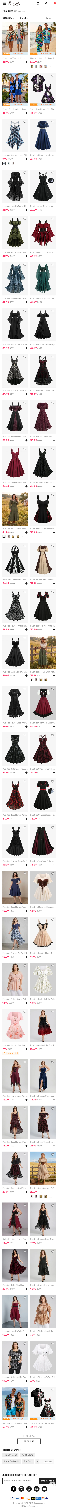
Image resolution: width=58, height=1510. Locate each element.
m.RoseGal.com (16, 3)
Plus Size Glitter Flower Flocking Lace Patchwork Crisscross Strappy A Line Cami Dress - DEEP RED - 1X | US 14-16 (43, 769)
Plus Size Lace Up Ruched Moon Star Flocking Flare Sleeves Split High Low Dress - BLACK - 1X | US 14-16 (15, 206)
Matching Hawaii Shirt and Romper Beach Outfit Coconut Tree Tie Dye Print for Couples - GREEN (43, 58)
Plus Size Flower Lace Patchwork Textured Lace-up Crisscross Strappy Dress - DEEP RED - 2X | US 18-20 (15, 1096)
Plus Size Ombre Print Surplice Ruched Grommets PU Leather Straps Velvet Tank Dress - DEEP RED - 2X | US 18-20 (43, 1045)
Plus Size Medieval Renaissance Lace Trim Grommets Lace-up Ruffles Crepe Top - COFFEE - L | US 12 (43, 907)
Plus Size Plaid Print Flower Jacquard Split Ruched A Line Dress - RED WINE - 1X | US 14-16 (43, 437)
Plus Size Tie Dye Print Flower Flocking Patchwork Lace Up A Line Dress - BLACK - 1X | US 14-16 (43, 483)
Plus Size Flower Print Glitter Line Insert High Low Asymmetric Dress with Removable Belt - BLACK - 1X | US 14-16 (15, 390)
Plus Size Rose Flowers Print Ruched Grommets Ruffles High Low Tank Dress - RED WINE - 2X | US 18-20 (15, 1142)
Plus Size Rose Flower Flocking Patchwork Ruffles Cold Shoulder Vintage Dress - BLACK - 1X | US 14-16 (15, 437)
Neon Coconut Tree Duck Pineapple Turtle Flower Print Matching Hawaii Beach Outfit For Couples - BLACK (15, 1423)
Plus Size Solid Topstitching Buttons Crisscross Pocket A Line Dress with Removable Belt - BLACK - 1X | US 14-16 (43, 206)
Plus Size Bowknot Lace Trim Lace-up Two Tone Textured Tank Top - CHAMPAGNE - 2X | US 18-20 (43, 953)
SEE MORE (29, 1441)
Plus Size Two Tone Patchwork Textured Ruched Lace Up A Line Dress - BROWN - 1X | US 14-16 (43, 580)
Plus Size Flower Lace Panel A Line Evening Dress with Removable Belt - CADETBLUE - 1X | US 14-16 (43, 155)
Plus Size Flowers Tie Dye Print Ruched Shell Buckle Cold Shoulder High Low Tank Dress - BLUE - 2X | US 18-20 (15, 953)
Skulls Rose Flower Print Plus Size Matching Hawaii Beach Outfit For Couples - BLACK (43, 109)
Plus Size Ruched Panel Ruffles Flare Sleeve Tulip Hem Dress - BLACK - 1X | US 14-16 (15, 344)
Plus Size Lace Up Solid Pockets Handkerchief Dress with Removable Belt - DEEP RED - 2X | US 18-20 (15, 1331)
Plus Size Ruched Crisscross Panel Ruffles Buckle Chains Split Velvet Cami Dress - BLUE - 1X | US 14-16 (43, 1096)
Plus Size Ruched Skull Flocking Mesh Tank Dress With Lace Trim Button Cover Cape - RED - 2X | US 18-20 (15, 1188)
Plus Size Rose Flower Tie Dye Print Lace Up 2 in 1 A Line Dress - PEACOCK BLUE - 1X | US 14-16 (15, 298)
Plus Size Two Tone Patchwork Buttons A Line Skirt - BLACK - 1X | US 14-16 (43, 861)
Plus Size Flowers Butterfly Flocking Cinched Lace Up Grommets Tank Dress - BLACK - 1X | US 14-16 (15, 861)
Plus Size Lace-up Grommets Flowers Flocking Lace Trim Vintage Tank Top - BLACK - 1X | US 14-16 (43, 529)
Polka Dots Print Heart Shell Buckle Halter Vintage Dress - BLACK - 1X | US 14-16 (15, 580)
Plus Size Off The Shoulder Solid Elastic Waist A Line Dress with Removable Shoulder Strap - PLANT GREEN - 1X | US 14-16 (15, 529)
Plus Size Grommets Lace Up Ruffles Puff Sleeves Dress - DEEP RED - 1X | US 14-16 (43, 723)
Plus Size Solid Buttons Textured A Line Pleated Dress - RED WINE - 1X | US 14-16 (15, 483)
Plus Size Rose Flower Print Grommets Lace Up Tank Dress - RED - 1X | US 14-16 (15, 815)
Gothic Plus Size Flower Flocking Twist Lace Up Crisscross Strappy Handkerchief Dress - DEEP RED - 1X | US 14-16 (15, 1239)
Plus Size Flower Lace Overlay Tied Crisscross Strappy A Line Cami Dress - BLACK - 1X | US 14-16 (43, 390)
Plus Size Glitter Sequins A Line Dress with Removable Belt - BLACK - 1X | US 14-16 (15, 769)
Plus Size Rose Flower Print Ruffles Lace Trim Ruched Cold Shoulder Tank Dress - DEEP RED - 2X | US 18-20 (43, 1142)
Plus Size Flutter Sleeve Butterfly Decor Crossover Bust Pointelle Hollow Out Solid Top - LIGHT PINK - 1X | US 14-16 (15, 999)
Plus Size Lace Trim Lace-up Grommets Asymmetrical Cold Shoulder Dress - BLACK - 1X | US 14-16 (43, 344)
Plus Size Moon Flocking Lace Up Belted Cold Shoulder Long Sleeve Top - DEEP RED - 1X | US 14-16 (43, 252)
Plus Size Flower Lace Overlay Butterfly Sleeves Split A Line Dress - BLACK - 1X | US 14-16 (15, 723)
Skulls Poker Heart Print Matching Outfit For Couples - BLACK (43, 1423)
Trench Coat (10, 1455)
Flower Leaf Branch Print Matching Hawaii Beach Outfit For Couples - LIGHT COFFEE (15, 58)
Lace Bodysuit (11, 1461)
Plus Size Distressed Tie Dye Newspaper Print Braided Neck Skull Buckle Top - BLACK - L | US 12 (15, 1377)
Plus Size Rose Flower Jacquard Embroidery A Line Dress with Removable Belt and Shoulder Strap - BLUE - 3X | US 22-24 (15, 907)
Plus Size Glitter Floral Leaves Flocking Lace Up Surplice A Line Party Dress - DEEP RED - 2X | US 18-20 (15, 1285)
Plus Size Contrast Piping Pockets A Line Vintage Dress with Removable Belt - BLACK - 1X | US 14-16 (43, 815)
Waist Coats (27, 1455)
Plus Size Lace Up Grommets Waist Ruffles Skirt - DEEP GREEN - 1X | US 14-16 (43, 672)
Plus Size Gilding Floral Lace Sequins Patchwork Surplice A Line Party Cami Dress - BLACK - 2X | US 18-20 (43, 1285)
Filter (49, 18)
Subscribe (47, 1480)
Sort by (24, 18)
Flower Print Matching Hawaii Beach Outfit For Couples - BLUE (15, 109)
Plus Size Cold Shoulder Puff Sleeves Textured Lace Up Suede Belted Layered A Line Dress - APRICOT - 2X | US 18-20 (43, 1188)
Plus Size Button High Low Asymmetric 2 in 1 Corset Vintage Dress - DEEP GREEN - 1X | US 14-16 (15, 252)
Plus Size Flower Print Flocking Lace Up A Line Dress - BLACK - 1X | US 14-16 (15, 626)
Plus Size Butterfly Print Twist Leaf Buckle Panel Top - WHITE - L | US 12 (43, 999)
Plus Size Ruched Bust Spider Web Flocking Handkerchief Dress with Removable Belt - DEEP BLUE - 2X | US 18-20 (43, 1239)
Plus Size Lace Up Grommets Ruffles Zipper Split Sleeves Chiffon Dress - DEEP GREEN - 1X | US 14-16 (43, 298)
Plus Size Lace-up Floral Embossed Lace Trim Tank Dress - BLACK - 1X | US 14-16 (15, 672)
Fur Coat (28, 1461)
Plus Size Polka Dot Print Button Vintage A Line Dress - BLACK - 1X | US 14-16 (43, 626)
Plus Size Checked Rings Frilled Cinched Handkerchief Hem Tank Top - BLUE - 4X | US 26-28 (15, 155)
